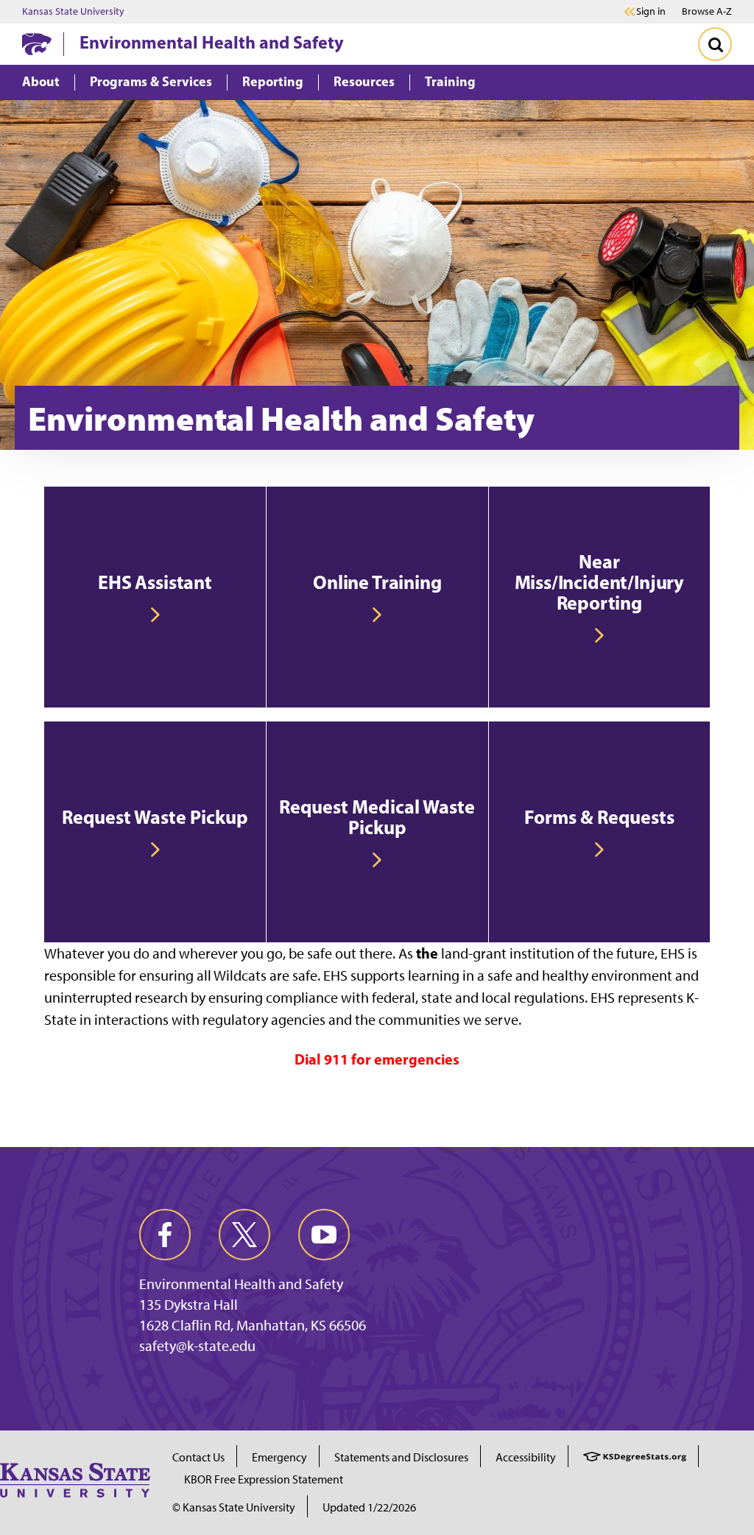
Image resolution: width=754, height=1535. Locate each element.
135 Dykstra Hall (188, 1304)
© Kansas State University (233, 1507)
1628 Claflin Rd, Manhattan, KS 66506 (252, 1325)
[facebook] (165, 1234)
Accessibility (526, 1457)
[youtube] (324, 1234)
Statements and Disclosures (401, 1457)
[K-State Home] (37, 44)
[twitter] (244, 1234)
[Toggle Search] (715, 44)
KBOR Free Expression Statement (263, 1479)
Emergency (279, 1457)
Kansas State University (73, 12)
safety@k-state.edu (197, 1346)
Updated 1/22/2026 (369, 1507)
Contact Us (198, 1457)
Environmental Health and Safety (212, 42)
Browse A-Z (707, 11)
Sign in (651, 12)
